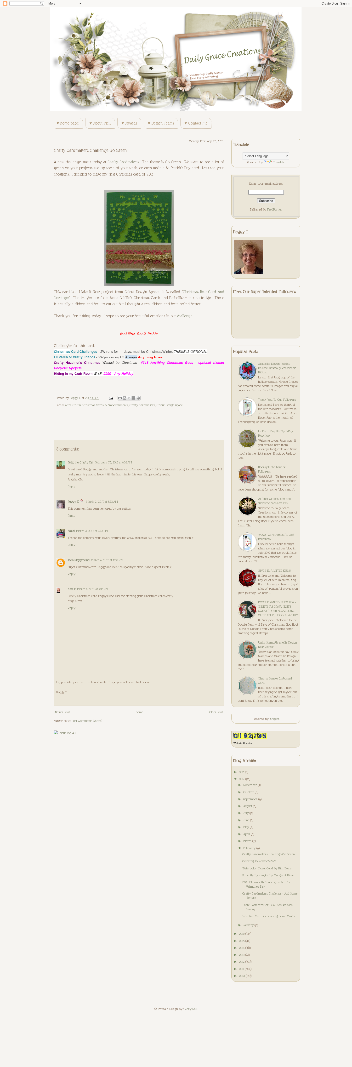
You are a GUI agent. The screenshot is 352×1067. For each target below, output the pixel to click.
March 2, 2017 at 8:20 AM (102, 501)
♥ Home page (68, 123)
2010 (242, 976)
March (247, 841)
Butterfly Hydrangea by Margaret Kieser (268, 875)
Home (139, 712)
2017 (242, 779)
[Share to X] (129, 398)
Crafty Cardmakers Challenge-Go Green (268, 854)
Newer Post (62, 712)
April (247, 834)
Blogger (274, 719)
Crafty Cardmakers (142, 405)
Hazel (71, 531)
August (248, 806)
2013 (242, 955)
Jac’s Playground (79, 560)
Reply (71, 486)
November (250, 785)
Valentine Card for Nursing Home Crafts (268, 916)
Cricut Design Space (170, 405)
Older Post (216, 712)
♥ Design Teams (161, 123)
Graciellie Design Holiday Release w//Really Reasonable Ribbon (277, 368)
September (250, 799)
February (249, 848)
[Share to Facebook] (133, 398)
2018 (242, 772)
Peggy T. (73, 501)
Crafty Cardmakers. (123, 162)
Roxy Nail (191, 1009)
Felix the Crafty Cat (80, 462)
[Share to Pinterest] (138, 398)
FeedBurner (274, 209)
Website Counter (242, 743)
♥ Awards (129, 123)
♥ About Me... (100, 123)
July (246, 813)
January (249, 925)
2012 (242, 962)
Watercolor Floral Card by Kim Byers (266, 868)
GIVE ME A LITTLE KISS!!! (274, 570)
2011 (242, 969)
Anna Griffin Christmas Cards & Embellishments (96, 405)
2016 (242, 934)
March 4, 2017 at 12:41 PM (107, 560)
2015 (242, 941)
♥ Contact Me (195, 123)
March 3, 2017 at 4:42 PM (92, 531)
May (246, 827)
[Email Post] (110, 398)
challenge (185, 316)
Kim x (72, 589)
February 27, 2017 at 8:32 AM (113, 462)
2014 (242, 948)
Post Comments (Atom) (87, 721)
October (249, 792)
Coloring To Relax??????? (259, 861)
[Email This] (120, 398)
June (246, 820)
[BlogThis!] (124, 398)
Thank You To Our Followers (277, 399)
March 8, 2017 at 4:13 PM (92, 589)
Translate (279, 162)
